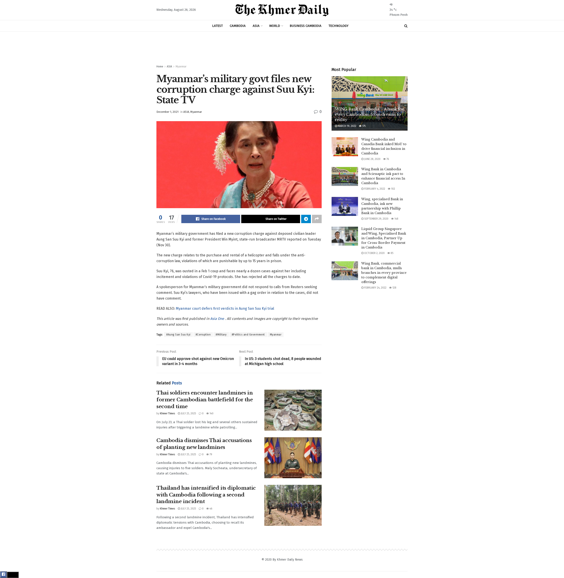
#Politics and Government (248, 334)
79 (210, 454)
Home (159, 66)
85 (391, 253)
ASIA (256, 26)
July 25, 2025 (188, 413)
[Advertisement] (282, 48)
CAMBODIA (238, 26)
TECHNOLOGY (338, 26)
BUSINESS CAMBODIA (305, 26)
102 (392, 188)
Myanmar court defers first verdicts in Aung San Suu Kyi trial (225, 308)
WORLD (274, 26)
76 (387, 159)
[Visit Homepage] (282, 10)
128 (394, 287)
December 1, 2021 (167, 111)
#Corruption (203, 334)
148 (396, 218)
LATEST (217, 26)
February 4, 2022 (374, 188)
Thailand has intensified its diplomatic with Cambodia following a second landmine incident (206, 495)
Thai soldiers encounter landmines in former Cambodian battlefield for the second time (204, 399)
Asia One (217, 319)
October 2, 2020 (374, 253)
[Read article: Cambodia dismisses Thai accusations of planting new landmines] (293, 457)
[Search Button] (406, 25)
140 (211, 413)
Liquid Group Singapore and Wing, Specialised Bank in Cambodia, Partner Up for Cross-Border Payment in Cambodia (383, 238)
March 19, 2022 (346, 126)
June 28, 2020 (372, 159)
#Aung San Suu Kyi (178, 334)
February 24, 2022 (375, 287)
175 (364, 126)
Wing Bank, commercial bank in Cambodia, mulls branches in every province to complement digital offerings (383, 272)
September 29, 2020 (376, 218)
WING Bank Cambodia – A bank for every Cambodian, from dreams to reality (369, 114)
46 (210, 508)
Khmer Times (167, 413)
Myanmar (181, 66)
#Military (221, 334)
